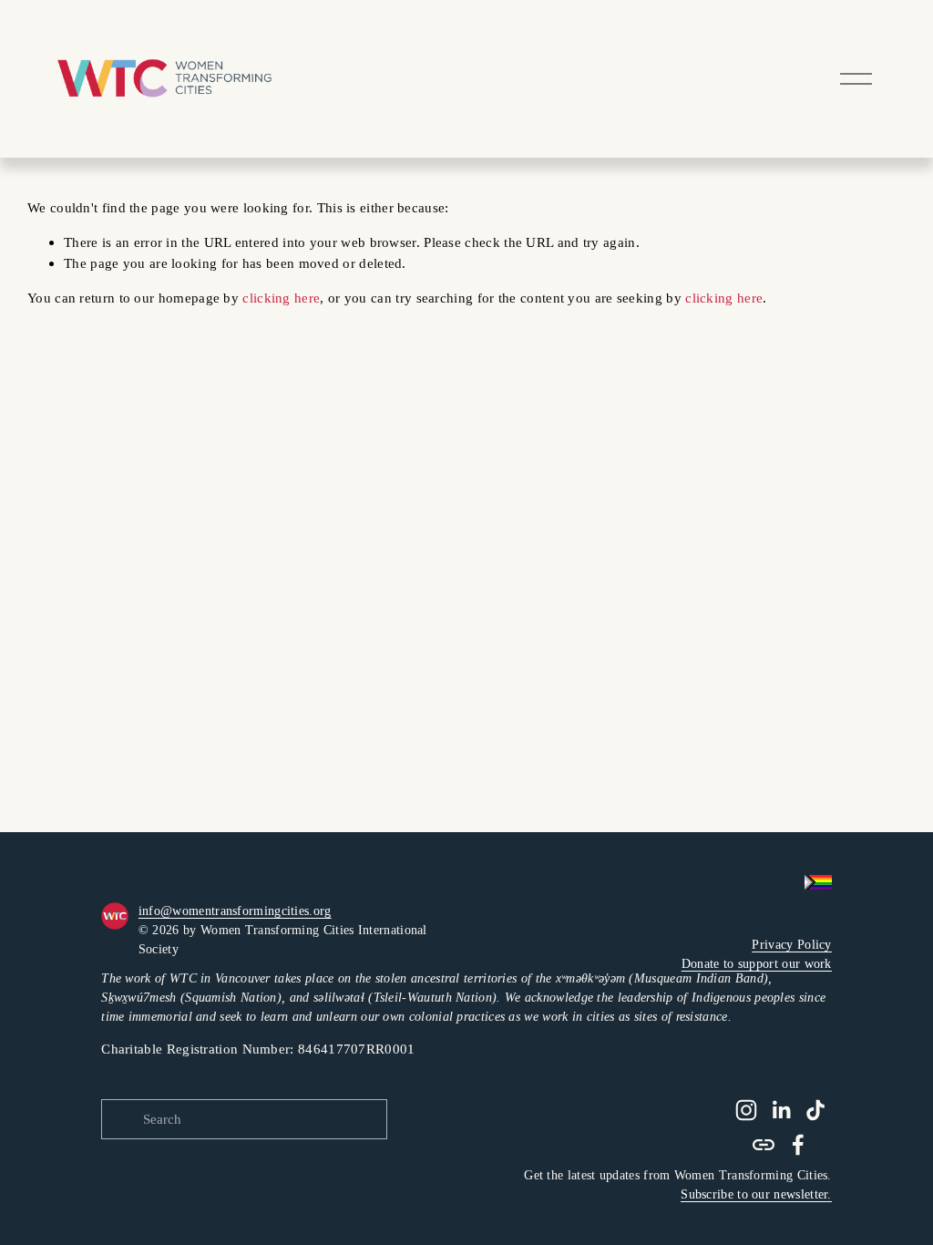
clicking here (281, 297)
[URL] (763, 1145)
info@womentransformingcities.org (235, 911)
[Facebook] (798, 1145)
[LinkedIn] (781, 1110)
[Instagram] (746, 1110)
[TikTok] (815, 1110)
